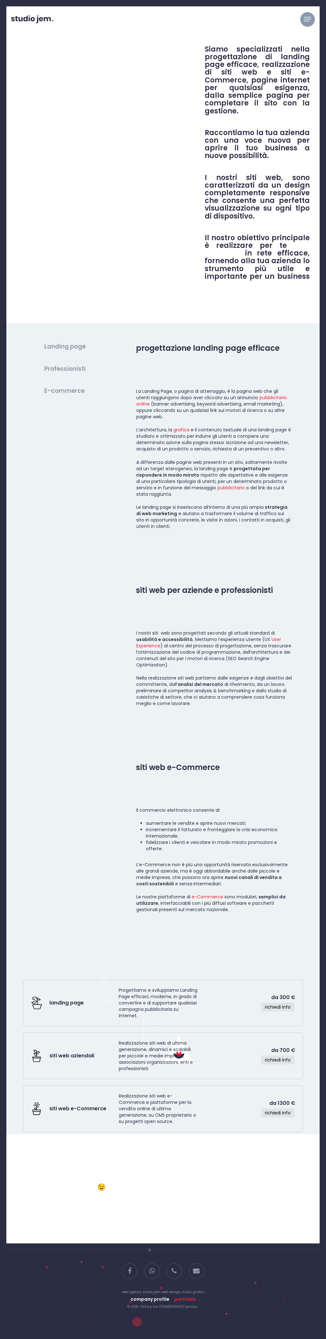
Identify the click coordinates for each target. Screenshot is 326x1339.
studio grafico (192, 1292)
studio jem (151, 1292)
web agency (132, 1292)
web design (171, 1292)
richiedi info (278, 1113)
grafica (181, 430)
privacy (191, 1306)
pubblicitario (231, 488)
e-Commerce (207, 897)
